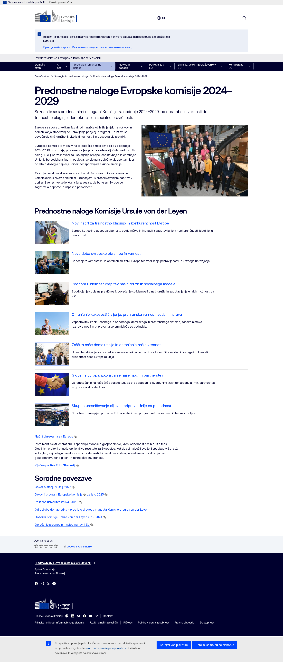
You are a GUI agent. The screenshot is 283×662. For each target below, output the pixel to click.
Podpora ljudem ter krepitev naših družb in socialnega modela (123, 284)
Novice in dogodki (124, 66)
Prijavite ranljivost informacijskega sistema (59, 622)
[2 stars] (39, 546)
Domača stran (40, 66)
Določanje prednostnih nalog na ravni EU (62, 524)
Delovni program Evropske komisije (58, 494)
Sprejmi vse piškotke (174, 645)
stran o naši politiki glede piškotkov (105, 648)
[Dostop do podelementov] (67, 66)
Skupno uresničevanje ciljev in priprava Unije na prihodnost (121, 406)
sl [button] (164, 18)
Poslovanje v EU (156, 66)
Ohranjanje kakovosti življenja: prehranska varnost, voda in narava (127, 314)
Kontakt (108, 616)
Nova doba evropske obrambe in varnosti (106, 253)
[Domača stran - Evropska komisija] (61, 16)
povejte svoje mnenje (79, 546)
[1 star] (36, 546)
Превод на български (56, 47)
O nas (59, 66)
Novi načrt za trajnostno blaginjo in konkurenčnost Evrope (120, 223)
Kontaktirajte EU (236, 66)
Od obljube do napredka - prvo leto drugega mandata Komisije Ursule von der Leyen (91, 509)
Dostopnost (207, 622)
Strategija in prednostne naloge (87, 66)
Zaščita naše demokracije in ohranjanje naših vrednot (116, 345)
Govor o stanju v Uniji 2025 (53, 487)
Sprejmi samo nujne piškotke (215, 645)
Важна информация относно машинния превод (102, 47)
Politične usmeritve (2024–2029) (56, 502)
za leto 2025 (95, 494)
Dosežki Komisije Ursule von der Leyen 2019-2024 (68, 517)
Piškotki (127, 622)
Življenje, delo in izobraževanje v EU (197, 66)
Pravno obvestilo (184, 622)
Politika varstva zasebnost (153, 622)
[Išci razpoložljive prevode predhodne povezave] (75, 436)
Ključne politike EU (55, 465)
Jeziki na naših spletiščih (103, 622)
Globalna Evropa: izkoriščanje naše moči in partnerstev (117, 375)
